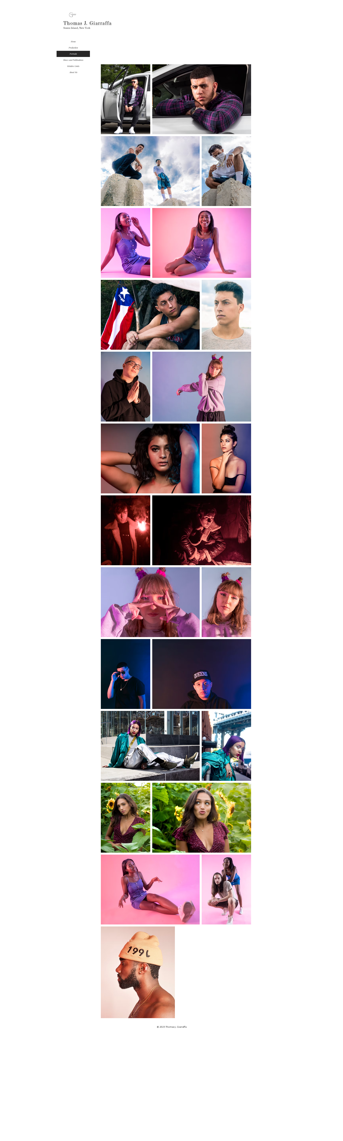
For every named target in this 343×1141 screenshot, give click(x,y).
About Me (73, 72)
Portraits (73, 53)
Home (73, 41)
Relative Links (73, 66)
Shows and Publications (73, 60)
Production (73, 47)
